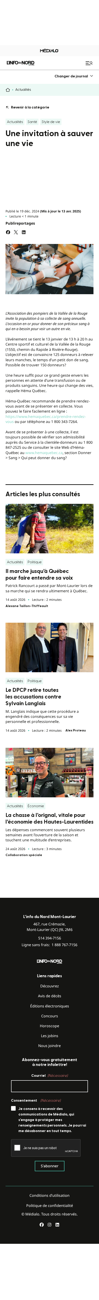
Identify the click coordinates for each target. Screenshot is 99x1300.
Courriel (49, 1075)
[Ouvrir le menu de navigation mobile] (89, 63)
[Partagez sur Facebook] (8, 232)
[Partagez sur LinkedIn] (23, 232)
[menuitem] (74, 76)
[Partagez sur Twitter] (15, 232)
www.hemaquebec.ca (44, 452)
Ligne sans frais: (49, 945)
